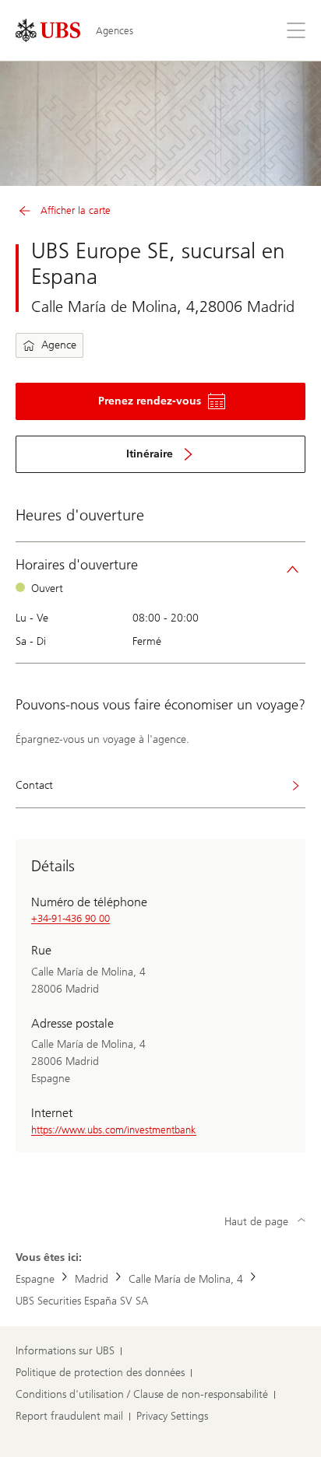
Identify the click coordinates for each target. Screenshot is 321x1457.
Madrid (91, 1279)
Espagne (35, 1279)
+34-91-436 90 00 (70, 918)
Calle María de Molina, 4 (186, 1279)
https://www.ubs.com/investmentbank (113, 1130)
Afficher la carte (76, 210)
